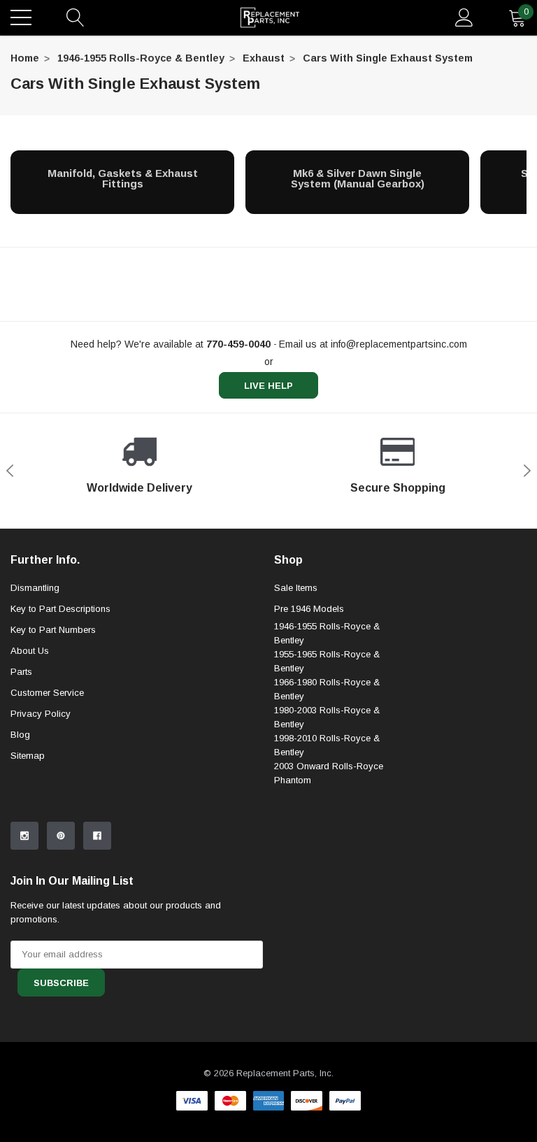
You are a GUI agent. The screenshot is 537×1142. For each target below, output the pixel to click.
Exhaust (264, 58)
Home (24, 58)
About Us (29, 650)
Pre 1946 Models (309, 609)
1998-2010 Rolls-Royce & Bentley (327, 745)
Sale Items (295, 588)
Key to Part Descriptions (60, 609)
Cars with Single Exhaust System (388, 58)
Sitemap (27, 755)
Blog (20, 734)
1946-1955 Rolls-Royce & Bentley (140, 58)
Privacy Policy (40, 713)
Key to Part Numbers (53, 629)
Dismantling (34, 588)
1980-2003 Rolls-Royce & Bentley (327, 717)
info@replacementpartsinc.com (399, 344)
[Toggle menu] (20, 17)
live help (268, 385)
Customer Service (47, 692)
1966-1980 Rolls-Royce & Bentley (327, 689)
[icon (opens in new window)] (24, 836)
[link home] (270, 17)
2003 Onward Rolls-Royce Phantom (328, 773)
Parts (21, 671)
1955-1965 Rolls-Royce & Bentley (327, 661)
